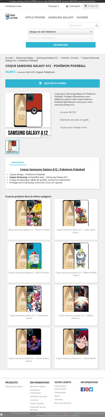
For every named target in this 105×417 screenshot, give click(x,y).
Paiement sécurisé (38, 396)
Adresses (59, 399)
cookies (77, 413)
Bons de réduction (63, 403)
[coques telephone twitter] (91, 389)
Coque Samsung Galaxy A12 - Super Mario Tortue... (76, 231)
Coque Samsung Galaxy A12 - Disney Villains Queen (29, 359)
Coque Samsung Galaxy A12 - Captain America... (76, 316)
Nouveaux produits (14, 386)
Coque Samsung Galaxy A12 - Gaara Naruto (76, 358)
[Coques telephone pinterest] (87, 389)
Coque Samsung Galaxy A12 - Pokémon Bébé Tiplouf (76, 274)
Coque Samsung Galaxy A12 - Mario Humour (28, 272)
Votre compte (63, 382)
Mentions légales (38, 386)
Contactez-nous (13, 6)
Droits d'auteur (37, 403)
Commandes (60, 392)
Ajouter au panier (52, 83)
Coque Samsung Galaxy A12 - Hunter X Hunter (29, 229)
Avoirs (57, 396)
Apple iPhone (35, 17)
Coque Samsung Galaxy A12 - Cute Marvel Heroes (29, 316)
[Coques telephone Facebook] (83, 389)
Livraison (34, 400)
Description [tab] (18, 162)
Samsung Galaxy (60, 17)
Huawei (82, 17)
